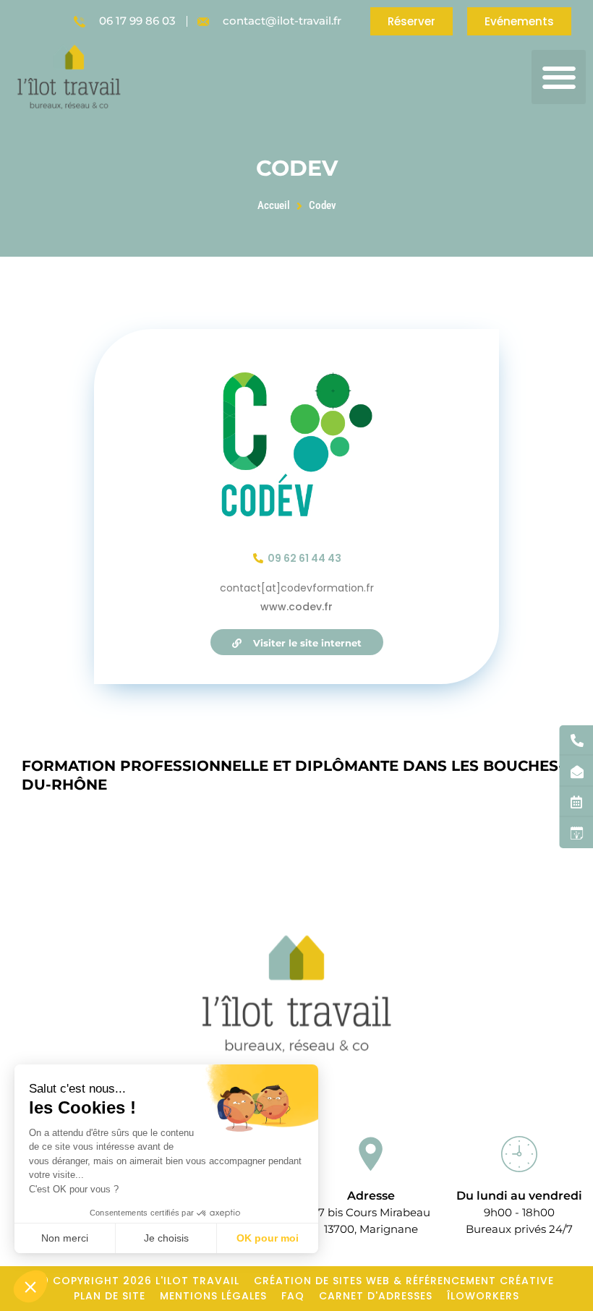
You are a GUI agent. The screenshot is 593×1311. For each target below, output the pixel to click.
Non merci (64, 1238)
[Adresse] (371, 1154)
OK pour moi (267, 1238)
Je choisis (166, 1238)
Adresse (371, 1196)
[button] (559, 77)
